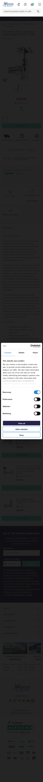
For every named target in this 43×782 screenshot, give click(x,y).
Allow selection (21, 429)
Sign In (25, 4)
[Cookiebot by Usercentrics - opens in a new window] (30, 346)
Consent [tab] (7, 352)
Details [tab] (21, 352)
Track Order (18, 4)
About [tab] (35, 352)
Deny (21, 435)
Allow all (21, 423)
